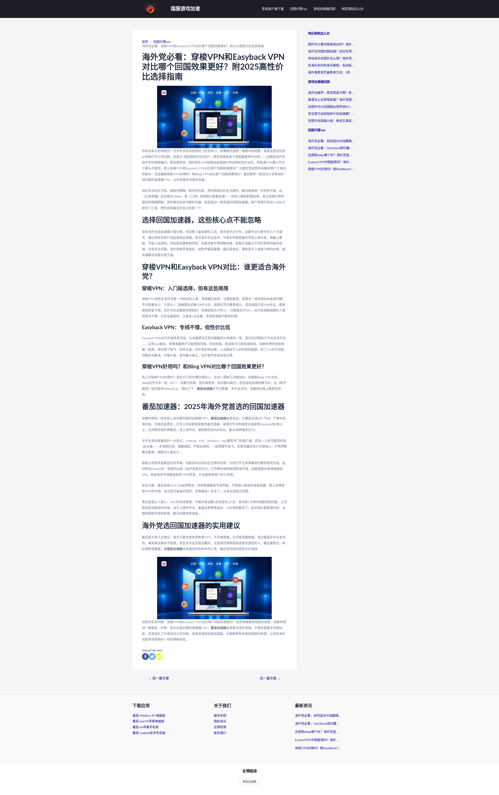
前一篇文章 (158, 678)
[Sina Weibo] (159, 656)
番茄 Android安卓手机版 (149, 733)
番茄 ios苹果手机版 (146, 727)
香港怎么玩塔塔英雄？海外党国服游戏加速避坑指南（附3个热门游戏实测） (331, 99)
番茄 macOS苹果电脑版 (148, 721)
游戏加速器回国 (324, 9)
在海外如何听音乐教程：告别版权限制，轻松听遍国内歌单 (331, 65)
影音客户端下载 (273, 9)
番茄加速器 (249, 781)
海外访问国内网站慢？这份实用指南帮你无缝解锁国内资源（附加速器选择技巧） (331, 51)
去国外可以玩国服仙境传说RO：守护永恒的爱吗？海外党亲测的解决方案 (331, 106)
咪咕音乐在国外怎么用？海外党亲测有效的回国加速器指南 (331, 58)
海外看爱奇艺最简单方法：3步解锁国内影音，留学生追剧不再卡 (331, 72)
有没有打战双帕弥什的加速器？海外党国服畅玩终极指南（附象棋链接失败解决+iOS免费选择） (331, 113)
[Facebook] (145, 656)
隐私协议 (220, 721)
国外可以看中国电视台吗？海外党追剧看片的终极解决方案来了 (331, 44)
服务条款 (220, 715)
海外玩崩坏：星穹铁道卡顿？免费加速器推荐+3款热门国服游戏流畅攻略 (331, 92)
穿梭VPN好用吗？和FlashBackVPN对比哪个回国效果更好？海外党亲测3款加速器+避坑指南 (331, 169)
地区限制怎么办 (352, 9)
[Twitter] (152, 656)
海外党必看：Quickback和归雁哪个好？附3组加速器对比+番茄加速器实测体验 (331, 148)
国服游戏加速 (185, 8)
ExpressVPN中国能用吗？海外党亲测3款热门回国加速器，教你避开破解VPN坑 (331, 162)
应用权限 (220, 727)
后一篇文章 (270, 678)
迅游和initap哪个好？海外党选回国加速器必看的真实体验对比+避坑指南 (331, 155)
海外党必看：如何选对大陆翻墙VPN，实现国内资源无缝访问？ (331, 141)
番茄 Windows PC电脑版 (149, 715)
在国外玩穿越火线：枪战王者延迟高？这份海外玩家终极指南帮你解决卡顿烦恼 (331, 120)
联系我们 (220, 733)
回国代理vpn (298, 9)
